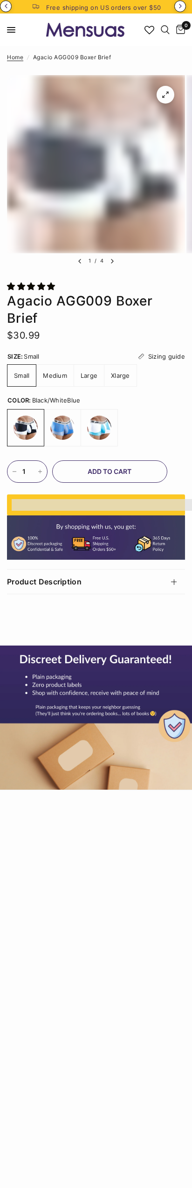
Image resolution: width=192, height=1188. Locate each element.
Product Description (44, 581)
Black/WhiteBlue (25, 427)
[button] (32, 286)
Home (15, 57)
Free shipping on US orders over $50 (103, 7)
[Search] (165, 30)
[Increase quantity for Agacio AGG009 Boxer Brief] (40, 471)
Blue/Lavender (62, 427)
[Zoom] (165, 95)
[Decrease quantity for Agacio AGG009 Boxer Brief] (14, 471)
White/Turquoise (99, 427)
